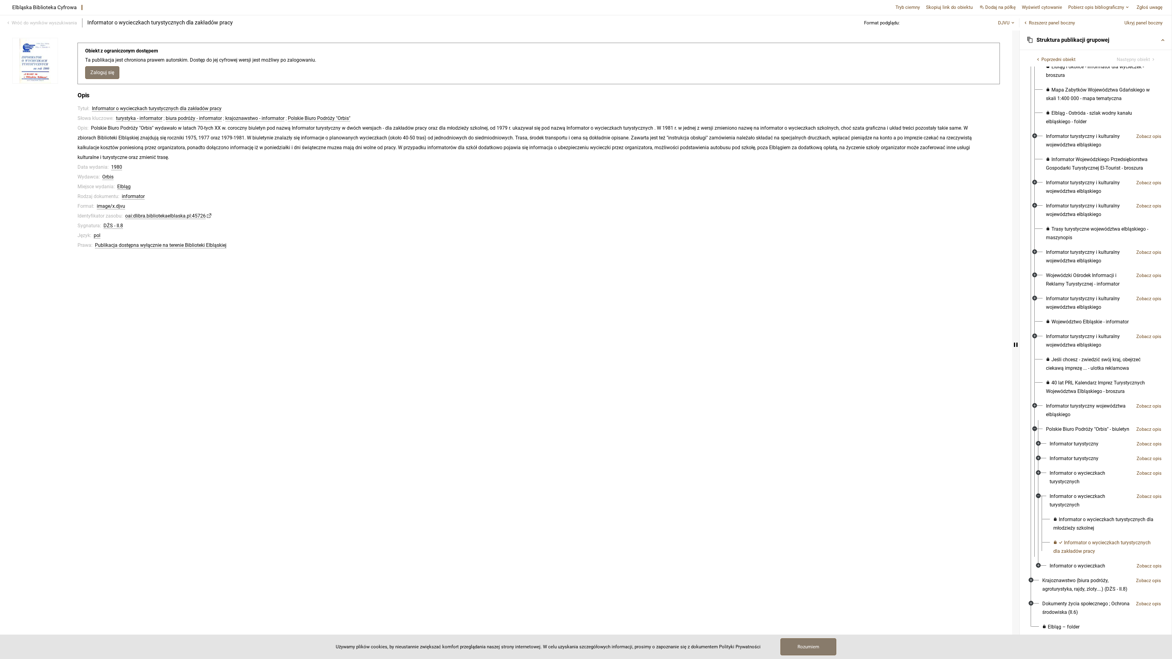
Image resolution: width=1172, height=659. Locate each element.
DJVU (1004, 23)
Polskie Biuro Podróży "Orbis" (319, 118)
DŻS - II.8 (113, 226)
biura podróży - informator (194, 118)
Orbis (108, 177)
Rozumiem (808, 647)
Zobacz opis (1148, 136)
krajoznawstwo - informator (254, 118)
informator (133, 196)
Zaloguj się (102, 72)
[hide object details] (1015, 345)
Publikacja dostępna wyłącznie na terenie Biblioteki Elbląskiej (160, 245)
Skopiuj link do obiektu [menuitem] (949, 7)
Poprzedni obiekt (1058, 59)
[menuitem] (1101, 71)
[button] (1096, 40)
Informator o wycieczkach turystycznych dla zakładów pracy (157, 108)
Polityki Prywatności (740, 647)
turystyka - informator (139, 118)
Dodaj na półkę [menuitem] (1000, 7)
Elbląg (124, 186)
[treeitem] (1096, 290)
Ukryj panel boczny (1143, 23)
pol (97, 235)
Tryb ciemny (907, 7)
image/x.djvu (111, 206)
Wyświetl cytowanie (1042, 7)
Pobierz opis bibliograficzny (1096, 7)
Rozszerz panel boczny (1052, 23)
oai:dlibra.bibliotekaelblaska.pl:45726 (165, 216)
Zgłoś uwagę (1150, 7)
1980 (116, 167)
